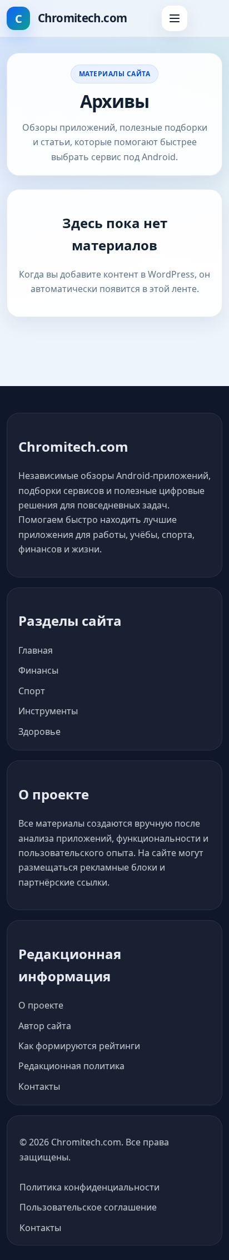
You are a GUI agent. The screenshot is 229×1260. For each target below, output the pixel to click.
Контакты (39, 1086)
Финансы (38, 670)
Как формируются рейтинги (79, 1046)
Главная (35, 650)
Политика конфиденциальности (89, 1187)
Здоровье (39, 731)
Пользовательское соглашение (88, 1207)
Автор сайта (44, 1026)
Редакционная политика (71, 1066)
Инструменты (48, 711)
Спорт (31, 691)
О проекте (40, 1005)
